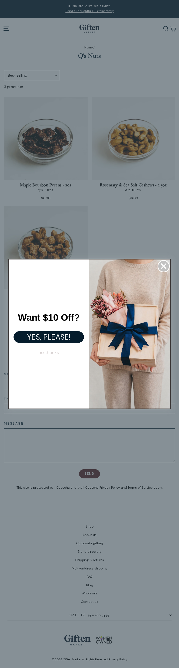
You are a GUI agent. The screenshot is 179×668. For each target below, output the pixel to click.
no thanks (48, 352)
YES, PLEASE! (49, 337)
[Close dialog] (163, 266)
